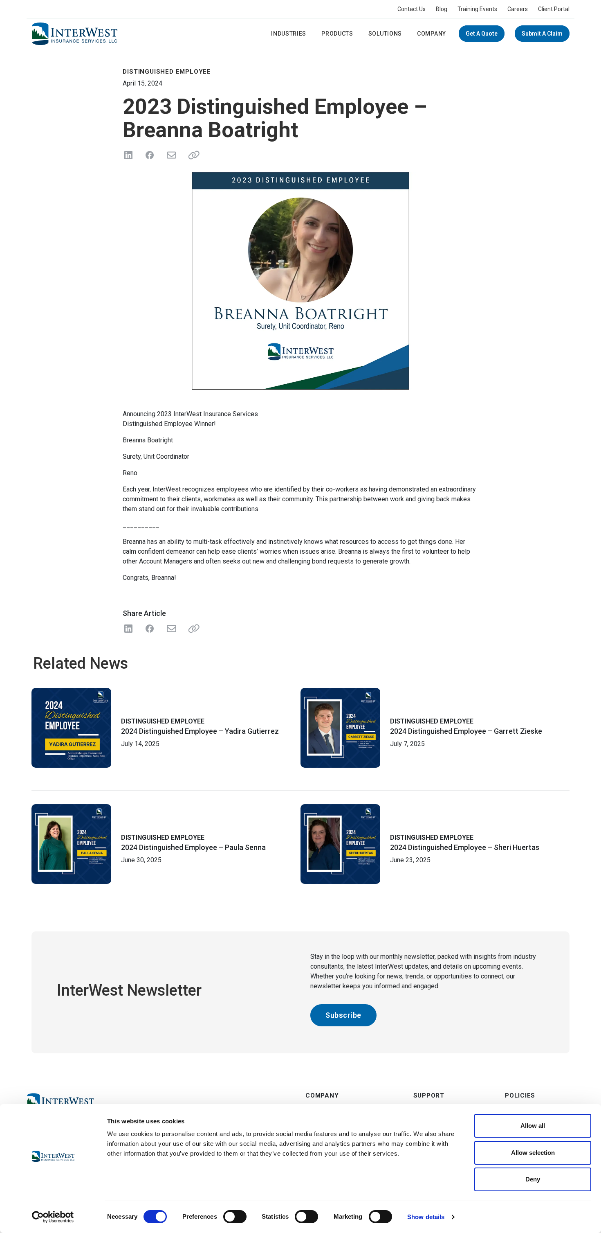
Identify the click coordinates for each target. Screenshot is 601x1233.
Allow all (532, 1125)
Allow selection (533, 1152)
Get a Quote (482, 33)
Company (431, 33)
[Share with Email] (171, 629)
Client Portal (554, 9)
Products (337, 33)
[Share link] (192, 155)
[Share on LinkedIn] (128, 155)
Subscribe (343, 1015)
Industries (288, 33)
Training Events (477, 9)
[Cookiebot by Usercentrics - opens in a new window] (53, 1217)
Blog (441, 9)
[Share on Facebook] (149, 155)
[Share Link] (192, 629)
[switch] (235, 1216)
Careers (517, 9)
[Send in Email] (171, 155)
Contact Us (411, 9)
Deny (532, 1179)
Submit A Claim (542, 33)
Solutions (385, 33)
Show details (425, 1216)
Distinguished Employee (162, 721)
